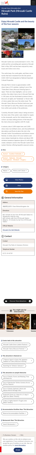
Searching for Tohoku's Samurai (13, 366)
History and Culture (19, 170)
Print (19, 185)
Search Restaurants (9, 424)
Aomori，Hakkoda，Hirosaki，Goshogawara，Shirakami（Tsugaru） (15, 159)
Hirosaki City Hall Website (11, 230)
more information (20, 445)
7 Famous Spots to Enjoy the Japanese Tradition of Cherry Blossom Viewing (15, 360)
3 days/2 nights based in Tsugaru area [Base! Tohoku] (15, 401)
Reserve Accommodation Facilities (14, 413)
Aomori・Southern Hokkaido (12, 154)
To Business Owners (9, 435)
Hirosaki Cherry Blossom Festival (13, 349)
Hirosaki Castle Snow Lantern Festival (15, 344)
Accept (18, 450)
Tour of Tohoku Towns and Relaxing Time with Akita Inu (16, 377)
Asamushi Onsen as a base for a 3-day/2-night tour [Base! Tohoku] (16, 395)
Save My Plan (19, 191)
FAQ (21, 435)
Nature (5, 170)
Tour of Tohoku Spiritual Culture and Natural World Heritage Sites (14, 389)
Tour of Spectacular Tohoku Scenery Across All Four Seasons (16, 383)
